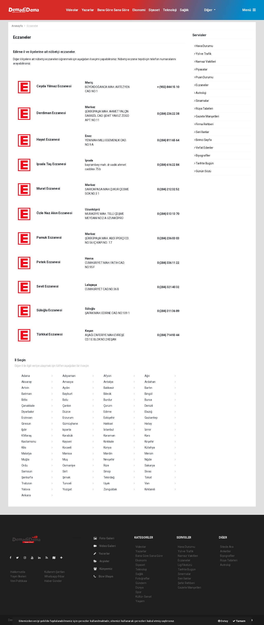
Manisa (67, 453)
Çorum (108, 405)
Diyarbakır (27, 411)
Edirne (108, 411)
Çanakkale (28, 405)
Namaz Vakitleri (205, 61)
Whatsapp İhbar (54, 576)
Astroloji (200, 93)
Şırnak (66, 477)
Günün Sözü (203, 171)
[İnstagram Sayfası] (26, 557)
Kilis (23, 447)
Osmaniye (68, 465)
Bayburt (67, 393)
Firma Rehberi (204, 124)
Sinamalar (202, 100)
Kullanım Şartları (54, 572)
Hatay (148, 423)
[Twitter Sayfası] (19, 557)
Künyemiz (105, 568)
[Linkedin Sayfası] (41, 557)
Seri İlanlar (202, 132)
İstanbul (109, 429)
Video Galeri (107, 546)
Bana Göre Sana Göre (113, 10)
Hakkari (108, 423)
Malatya (26, 453)
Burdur (108, 399)
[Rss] (48, 557)
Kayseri (67, 441)
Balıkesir (109, 387)
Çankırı (66, 405)
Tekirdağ (109, 477)
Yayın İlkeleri (18, 576)
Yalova (25, 489)
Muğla (25, 459)
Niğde (148, 459)
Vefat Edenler (204, 147)
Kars (147, 435)
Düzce (66, 411)
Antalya (108, 381)
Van (147, 483)
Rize (106, 465)
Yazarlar (88, 10)
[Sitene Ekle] (63, 557)
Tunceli (67, 483)
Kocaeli (67, 447)
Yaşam (140, 601)
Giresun (26, 423)
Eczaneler (201, 85)
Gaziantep (151, 417)
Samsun (26, 471)
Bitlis (24, 399)
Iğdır (24, 429)
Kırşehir (149, 441)
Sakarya (150, 465)
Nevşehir (109, 459)
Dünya (140, 587)
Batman (26, 393)
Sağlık (184, 10)
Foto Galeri (106, 538)
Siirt (64, 471)
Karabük (67, 435)
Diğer (208, 10)
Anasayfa (17, 25)
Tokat (148, 477)
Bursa (148, 399)
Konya (107, 447)
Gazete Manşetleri (207, 116)
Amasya (67, 381)
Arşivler (104, 561)
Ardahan (150, 381)
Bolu (65, 399)
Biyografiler (202, 155)
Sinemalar (184, 574)
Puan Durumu (204, 77)
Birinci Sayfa (203, 139)
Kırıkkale (109, 441)
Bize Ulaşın (105, 576)
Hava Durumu (204, 46)
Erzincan (26, 417)
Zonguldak (110, 489)
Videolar (72, 10)
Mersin (149, 453)
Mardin (108, 453)
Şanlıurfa (27, 477)
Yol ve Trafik (203, 53)
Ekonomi (138, 10)
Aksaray (26, 381)
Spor (138, 592)
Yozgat (67, 489)
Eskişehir (109, 417)
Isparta (66, 429)
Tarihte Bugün (204, 163)
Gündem (141, 583)
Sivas (148, 471)
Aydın (66, 387)
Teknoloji (170, 10)
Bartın (148, 387)
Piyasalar (201, 69)
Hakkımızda (17, 572)
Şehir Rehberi (186, 583)
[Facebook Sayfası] (12, 557)
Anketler (225, 551)
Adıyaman (68, 375)
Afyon (107, 375)
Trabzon (26, 483)
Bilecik (108, 393)
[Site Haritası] (56, 557)
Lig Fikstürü (185, 565)
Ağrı (147, 375)
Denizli (149, 405)
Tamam (240, 621)
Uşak (107, 483)
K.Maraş (26, 435)
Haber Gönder (53, 581)
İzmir (148, 429)
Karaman (109, 435)
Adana (25, 375)
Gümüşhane (70, 423)
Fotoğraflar (143, 578)
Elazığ (148, 411)
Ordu (24, 465)
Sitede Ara (226, 546)
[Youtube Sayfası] (34, 557)
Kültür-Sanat (144, 596)
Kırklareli (150, 489)
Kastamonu (28, 441)
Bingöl (148, 393)
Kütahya (150, 447)
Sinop (107, 471)
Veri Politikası (18, 581)
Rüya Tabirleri (204, 108)
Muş (65, 459)
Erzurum (68, 417)
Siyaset (153, 10)
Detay (224, 621)
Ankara (26, 495)
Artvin (25, 387)
